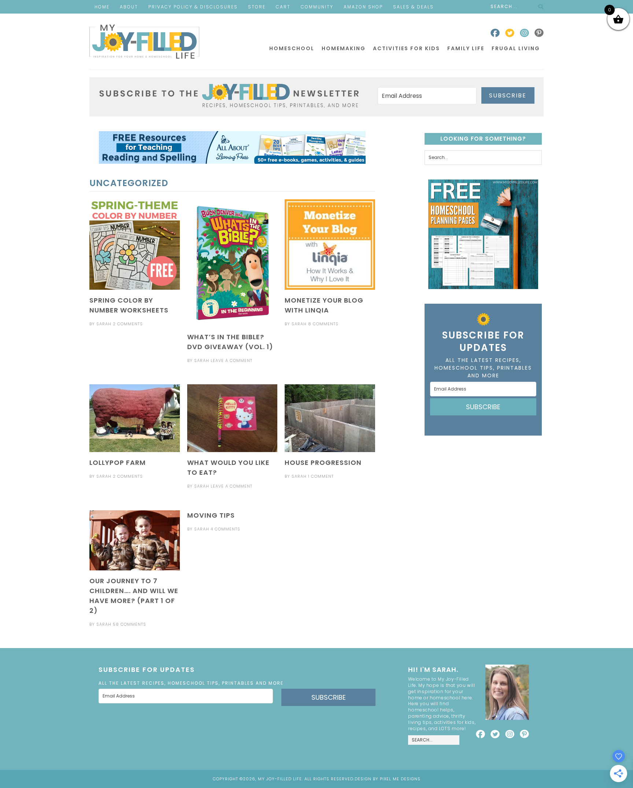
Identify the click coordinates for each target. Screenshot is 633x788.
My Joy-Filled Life (144, 42)
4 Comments (225, 529)
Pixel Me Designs (400, 779)
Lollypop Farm (117, 462)
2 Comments (128, 324)
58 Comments (129, 624)
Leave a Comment (231, 360)
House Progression (323, 462)
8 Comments (323, 324)
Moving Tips (211, 515)
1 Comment (321, 476)
